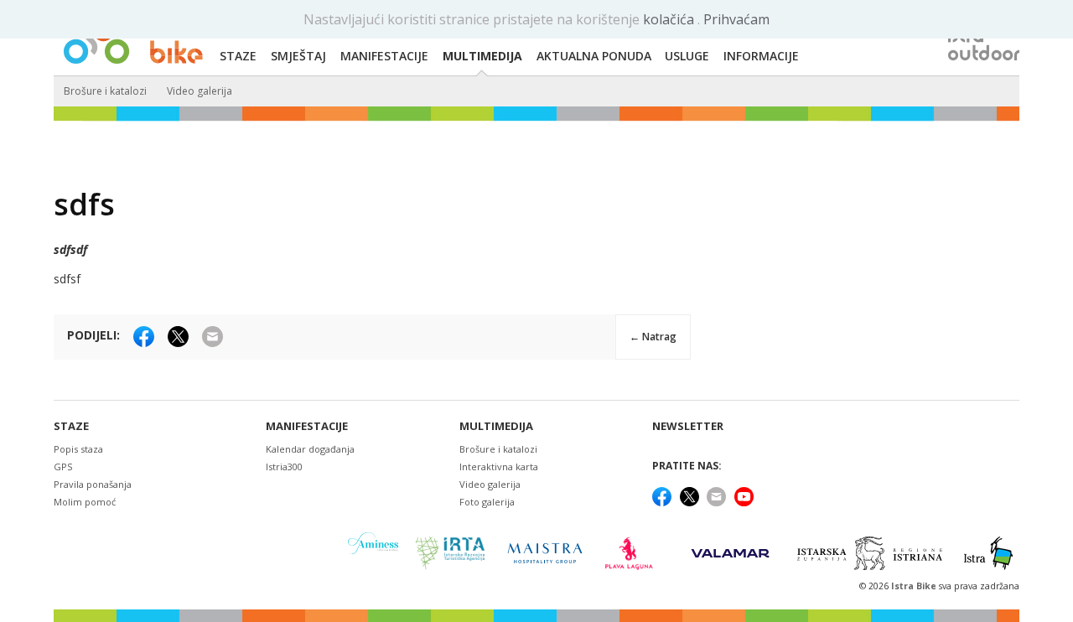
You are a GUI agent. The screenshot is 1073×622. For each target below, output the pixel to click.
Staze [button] (238, 56)
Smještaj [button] (298, 56)
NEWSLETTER (687, 426)
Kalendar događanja (310, 449)
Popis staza (78, 449)
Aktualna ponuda (593, 56)
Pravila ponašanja (93, 484)
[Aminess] (373, 552)
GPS (63, 466)
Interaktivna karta (498, 466)
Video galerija (199, 91)
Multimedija (496, 426)
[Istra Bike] (133, 38)
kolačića (670, 19)
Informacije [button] (761, 56)
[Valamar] (730, 553)
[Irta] (450, 553)
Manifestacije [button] (384, 56)
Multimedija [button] (482, 56)
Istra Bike (915, 586)
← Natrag (653, 336)
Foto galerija (487, 501)
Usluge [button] (687, 56)
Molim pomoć (85, 501)
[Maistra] (544, 552)
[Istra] (988, 553)
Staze (71, 426)
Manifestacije (307, 426)
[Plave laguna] (634, 553)
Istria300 (284, 466)
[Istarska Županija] (872, 553)
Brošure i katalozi (105, 91)
